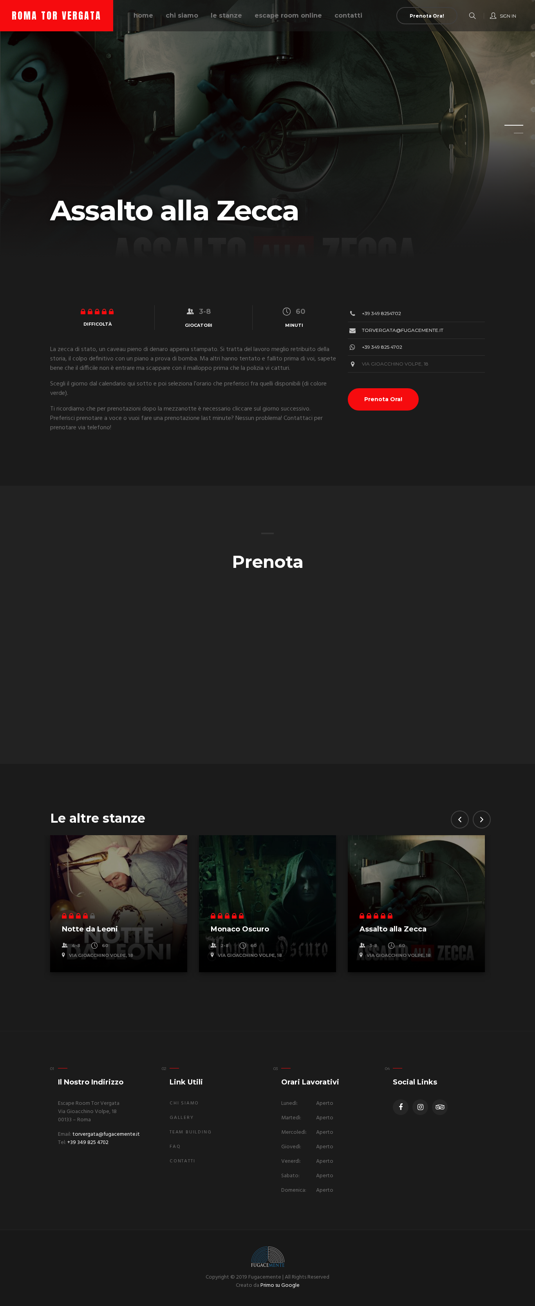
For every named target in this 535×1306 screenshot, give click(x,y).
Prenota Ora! (383, 399)
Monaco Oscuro (240, 929)
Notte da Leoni (90, 929)
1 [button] (509, 128)
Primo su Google (280, 1285)
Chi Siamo (184, 1103)
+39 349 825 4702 (382, 347)
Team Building (190, 1132)
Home (143, 15)
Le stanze (226, 15)
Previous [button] (460, 820)
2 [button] (509, 135)
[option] (267, 129)
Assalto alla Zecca (393, 929)
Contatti (348, 15)
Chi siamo (182, 15)
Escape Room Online (288, 15)
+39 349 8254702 (381, 313)
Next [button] (482, 820)
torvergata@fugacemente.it (402, 330)
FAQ (175, 1147)
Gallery (182, 1118)
